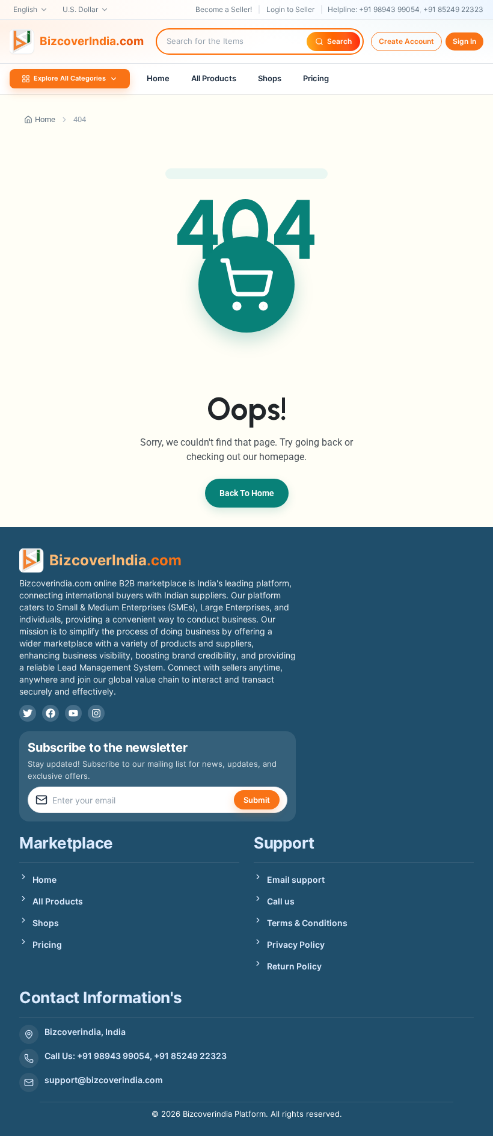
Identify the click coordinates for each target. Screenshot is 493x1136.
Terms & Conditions (307, 923)
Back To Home (246, 493)
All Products (213, 78)
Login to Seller (290, 9)
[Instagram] (96, 713)
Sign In (464, 41)
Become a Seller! (223, 9)
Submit (256, 800)
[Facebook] (50, 713)
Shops (269, 78)
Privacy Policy (296, 944)
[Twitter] (27, 713)
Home (158, 78)
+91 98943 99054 (389, 9)
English (25, 9)
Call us (281, 901)
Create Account (406, 41)
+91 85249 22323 (453, 9)
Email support (296, 879)
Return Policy (294, 966)
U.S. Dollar (80, 9)
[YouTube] (73, 713)
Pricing (316, 78)
